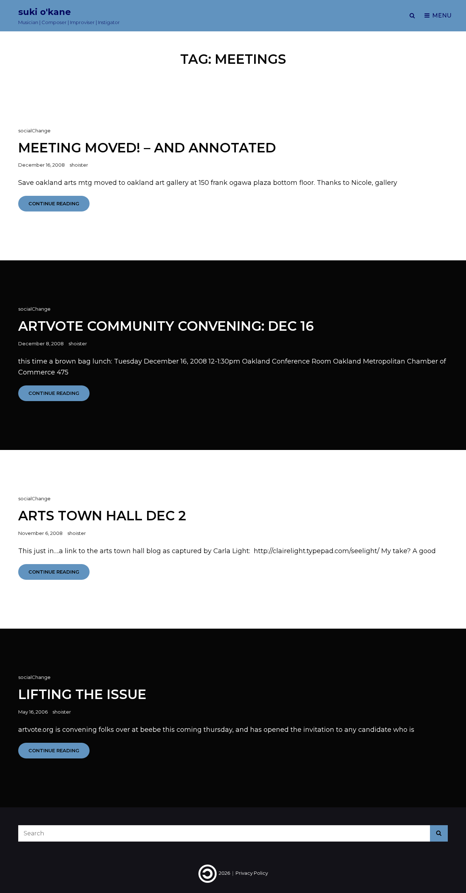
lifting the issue (82, 694)
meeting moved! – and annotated (147, 148)
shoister (79, 165)
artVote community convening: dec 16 (166, 326)
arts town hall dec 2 (102, 516)
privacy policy (252, 873)
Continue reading (59, 205)
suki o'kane (44, 12)
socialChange (34, 130)
